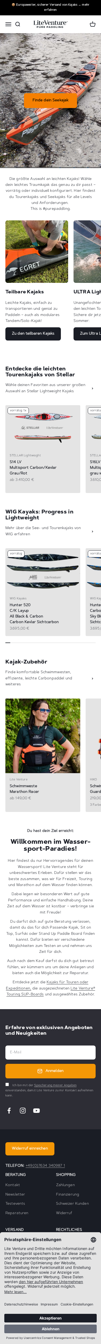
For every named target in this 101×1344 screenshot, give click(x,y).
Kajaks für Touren (62, 982)
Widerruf (64, 1213)
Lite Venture (18, 779)
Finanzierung (67, 1195)
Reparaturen (17, 1213)
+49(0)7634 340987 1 (45, 1166)
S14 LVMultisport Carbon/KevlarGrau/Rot (33, 467)
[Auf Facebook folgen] (9, 1110)
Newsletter (15, 1195)
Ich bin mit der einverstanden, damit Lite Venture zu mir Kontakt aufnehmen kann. (49, 1090)
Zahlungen (65, 1185)
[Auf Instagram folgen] (22, 1110)
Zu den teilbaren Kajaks (33, 334)
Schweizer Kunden (72, 1204)
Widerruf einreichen (30, 1149)
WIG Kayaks (18, 598)
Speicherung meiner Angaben (55, 1085)
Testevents (15, 1204)
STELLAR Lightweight (25, 455)
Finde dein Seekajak (51, 100)
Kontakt (12, 1185)
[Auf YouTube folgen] (36, 1110)
